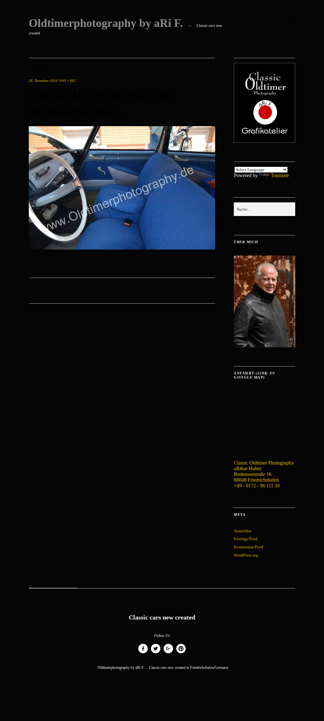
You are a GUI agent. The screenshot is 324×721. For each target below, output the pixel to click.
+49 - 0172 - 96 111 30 (257, 485)
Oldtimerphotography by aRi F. (106, 23)
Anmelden (243, 530)
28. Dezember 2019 (43, 81)
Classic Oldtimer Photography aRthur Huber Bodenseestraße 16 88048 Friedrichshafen (264, 471)
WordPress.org (246, 555)
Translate (280, 175)
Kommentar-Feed (248, 547)
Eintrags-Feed (246, 538)
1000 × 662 (67, 81)
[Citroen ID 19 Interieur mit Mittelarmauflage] (122, 247)
